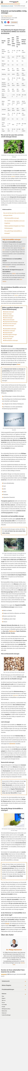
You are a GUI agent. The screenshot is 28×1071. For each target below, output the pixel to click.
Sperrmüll (15, 695)
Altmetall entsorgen (9, 311)
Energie (7, 923)
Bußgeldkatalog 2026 (14, 2)
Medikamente (12, 631)
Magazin (3, 998)
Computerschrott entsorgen (11, 321)
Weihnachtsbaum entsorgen (11, 340)
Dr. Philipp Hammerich (7, 16)
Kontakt (3, 1006)
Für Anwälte (4, 1004)
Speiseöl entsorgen (9, 336)
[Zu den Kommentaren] (22, 25)
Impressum (4, 1012)
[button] (2, 22)
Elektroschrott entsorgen (10, 323)
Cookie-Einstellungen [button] (6, 1015)
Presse (3, 1002)
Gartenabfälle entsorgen (10, 328)
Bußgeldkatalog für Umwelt (7, 5)
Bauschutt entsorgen (9, 319)
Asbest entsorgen (8, 317)
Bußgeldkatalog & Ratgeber (10, 25)
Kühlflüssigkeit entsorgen (10, 334)
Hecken (16, 295)
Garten (18, 364)
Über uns (4, 1000)
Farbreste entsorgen (9, 325)
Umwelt (13, 176)
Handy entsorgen (8, 332)
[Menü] (2, 3)
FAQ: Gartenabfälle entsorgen (11, 218)
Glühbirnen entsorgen (9, 330)
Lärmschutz (12, 743)
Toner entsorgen (8, 338)
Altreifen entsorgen (8, 315)
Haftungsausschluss (6, 1008)
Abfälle (14, 273)
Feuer (7, 266)
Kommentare (14, 22)
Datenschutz (4, 1010)
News (3, 996)
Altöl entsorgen (8, 314)
